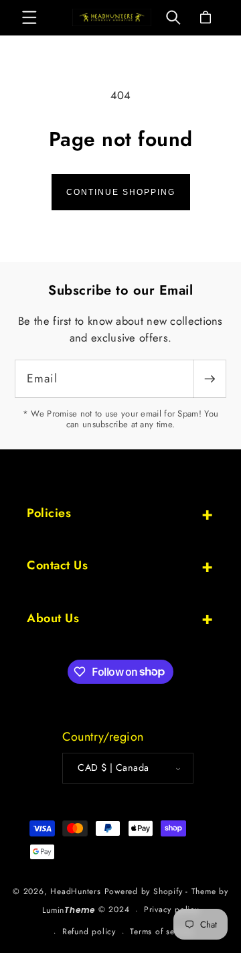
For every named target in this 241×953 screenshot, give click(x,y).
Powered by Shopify (143, 891)
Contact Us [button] (57, 565)
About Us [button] (53, 618)
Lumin (68, 910)
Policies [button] (49, 513)
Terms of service (161, 932)
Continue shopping (120, 192)
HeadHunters (77, 891)
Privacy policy (171, 909)
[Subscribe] (209, 379)
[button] (29, 17)
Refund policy (89, 932)
